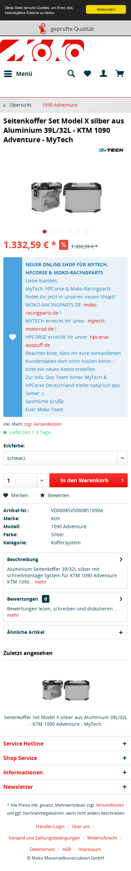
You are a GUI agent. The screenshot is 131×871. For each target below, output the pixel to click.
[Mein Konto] (104, 73)
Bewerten (58, 495)
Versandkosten (110, 805)
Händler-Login (50, 826)
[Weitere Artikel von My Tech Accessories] (111, 150)
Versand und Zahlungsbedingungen (44, 838)
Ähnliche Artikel (25, 632)
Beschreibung (22, 559)
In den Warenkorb (84, 480)
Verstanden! (106, 9)
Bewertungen (22, 599)
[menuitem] (18, 73)
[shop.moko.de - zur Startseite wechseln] (42, 52)
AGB (66, 849)
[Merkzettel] (87, 73)
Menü (24, 73)
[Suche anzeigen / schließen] (71, 73)
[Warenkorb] (120, 73)
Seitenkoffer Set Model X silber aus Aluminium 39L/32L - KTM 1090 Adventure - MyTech (65, 720)
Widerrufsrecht (102, 838)
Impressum (89, 849)
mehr (40, 582)
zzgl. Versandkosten (42, 424)
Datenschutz (42, 849)
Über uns (81, 826)
